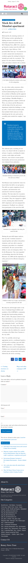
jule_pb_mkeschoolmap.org (8, 515)
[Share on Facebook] (12, 360)
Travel (21, 534)
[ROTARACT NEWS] (14, 4)
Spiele (18, 534)
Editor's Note (11, 507)
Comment (4, 384)
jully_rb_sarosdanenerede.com (8, 516)
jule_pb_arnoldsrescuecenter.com (9, 511)
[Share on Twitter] (16, 360)
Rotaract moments (5, 534)
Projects (24, 530)
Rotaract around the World (12, 532)
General (3, 509)
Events (16, 507)
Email (3, 416)
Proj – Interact (22, 528)
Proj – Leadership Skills (7, 530)
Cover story (4, 507)
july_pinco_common (6, 518)
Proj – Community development (9, 524)
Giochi (7, 509)
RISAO (3, 532)
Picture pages (22, 520)
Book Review (4, 505)
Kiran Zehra (13, 29)
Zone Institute (4, 536)
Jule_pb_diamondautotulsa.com (9, 513)
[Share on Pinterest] (24, 360)
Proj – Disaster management (8, 526)
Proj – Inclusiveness (13, 528)
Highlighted (23, 509)
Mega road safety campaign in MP (21, 368)
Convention (19, 505)
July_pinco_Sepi (16, 518)
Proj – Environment (20, 526)
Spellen (14, 534)
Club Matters (12, 505)
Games (20, 507)
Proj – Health (4, 528)
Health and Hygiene (15, 509)
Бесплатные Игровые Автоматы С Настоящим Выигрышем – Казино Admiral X (15, 460)
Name (3, 408)
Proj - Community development (8, 20)
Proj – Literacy (17, 530)
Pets (17, 520)
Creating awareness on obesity (4, 368)
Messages (12, 520)
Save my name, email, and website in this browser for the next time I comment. (14, 426)
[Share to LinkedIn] (20, 360)
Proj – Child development (7, 522)
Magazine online (5, 520)
